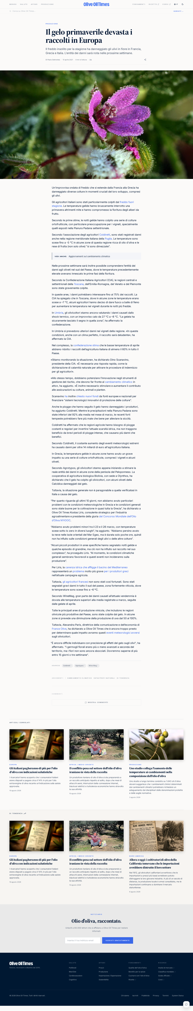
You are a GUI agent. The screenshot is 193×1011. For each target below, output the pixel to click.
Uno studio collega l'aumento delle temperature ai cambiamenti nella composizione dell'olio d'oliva (150, 772)
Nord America (136, 856)
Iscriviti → (179, 11)
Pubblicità (145, 995)
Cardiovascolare (75, 976)
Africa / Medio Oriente (81, 764)
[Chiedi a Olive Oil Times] (186, 1004)
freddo (124, 202)
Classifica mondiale (166, 972)
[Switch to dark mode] (182, 4)
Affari (34, 4)
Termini (165, 995)
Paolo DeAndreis (54, 60)
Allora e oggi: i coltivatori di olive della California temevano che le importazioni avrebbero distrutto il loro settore (154, 863)
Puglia (108, 238)
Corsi (165, 4)
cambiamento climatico (118, 381)
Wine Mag (93, 666)
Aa (90, 59)
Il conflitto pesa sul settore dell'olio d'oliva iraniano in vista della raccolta (95, 770)
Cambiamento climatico (79, 678)
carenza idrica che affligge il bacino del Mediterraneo (96, 567)
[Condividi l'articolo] (145, 59)
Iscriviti (135, 995)
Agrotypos (79, 666)
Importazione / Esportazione (110, 976)
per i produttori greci (116, 571)
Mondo (13, 4)
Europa (13, 764)
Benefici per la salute (137, 972)
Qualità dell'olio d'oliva (138, 968)
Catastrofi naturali (104, 678)
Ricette (153, 4)
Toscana (79, 284)
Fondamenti (139, 4)
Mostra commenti (98, 702)
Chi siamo (125, 995)
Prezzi (101, 968)
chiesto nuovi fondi (87, 396)
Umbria (59, 312)
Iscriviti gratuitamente (118, 940)
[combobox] (91, 11)
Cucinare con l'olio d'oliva (139, 976)
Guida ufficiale (164, 976)
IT (177, 4)
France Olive (59, 628)
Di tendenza (123, 678)
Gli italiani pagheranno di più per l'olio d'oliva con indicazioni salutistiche (33, 770)
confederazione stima (86, 345)
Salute (24, 4)
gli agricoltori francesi (75, 581)
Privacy (156, 995)
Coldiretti (104, 234)
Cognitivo (73, 980)
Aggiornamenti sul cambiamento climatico (89, 256)
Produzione (47, 4)
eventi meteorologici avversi (123, 632)
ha (66, 396)
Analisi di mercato (165, 968)
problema (78, 571)
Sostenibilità (104, 980)
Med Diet (72, 972)
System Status (178, 995)
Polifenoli (72, 968)
